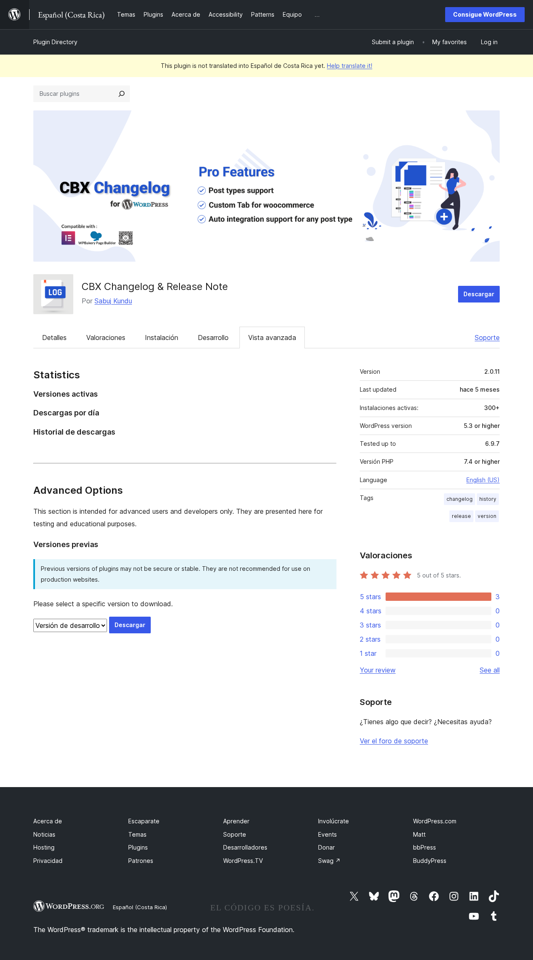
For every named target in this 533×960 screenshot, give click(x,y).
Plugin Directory (55, 41)
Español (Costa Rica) (140, 907)
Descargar (478, 294)
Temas (137, 834)
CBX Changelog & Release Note (155, 286)
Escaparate (143, 821)
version (487, 516)
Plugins (138, 847)
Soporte (487, 337)
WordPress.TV (243, 860)
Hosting (44, 847)
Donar (326, 847)
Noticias (44, 834)
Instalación (161, 337)
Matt (419, 834)
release (461, 516)
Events (327, 834)
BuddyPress (429, 860)
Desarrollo (213, 337)
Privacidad (47, 860)
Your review (378, 670)
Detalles (54, 337)
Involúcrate (333, 821)
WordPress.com (434, 821)
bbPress (424, 847)
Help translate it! (349, 65)
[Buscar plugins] (121, 93)
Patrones (140, 860)
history (487, 499)
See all (490, 670)
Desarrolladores (245, 847)
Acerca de (47, 821)
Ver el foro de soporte (394, 741)
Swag (329, 860)
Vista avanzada (272, 337)
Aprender (236, 821)
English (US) (483, 479)
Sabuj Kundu (113, 301)
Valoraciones (105, 337)
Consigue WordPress (485, 14)
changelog (459, 499)
